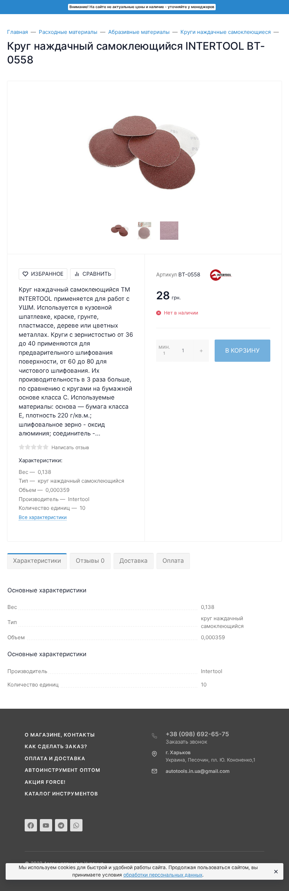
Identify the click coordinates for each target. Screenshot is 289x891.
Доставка (133, 560)
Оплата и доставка (55, 758)
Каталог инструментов (61, 794)
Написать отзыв (70, 447)
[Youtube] (46, 825)
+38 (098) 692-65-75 (197, 734)
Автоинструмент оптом (62, 770)
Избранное (47, 273)
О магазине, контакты (60, 735)
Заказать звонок (186, 741)
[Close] (275, 871)
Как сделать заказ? (56, 746)
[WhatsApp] (76, 825)
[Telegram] (61, 825)
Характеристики (37, 560)
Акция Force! (45, 782)
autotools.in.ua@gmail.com (197, 771)
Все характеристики (43, 517)
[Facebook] (31, 825)
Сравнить (96, 273)
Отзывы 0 (90, 560)
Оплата (173, 560)
